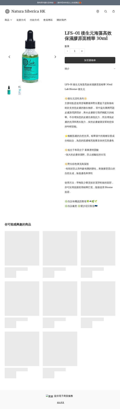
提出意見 (60, 402)
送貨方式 (21, 19)
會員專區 (48, 19)
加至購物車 (90, 60)
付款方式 (34, 19)
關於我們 (61, 19)
